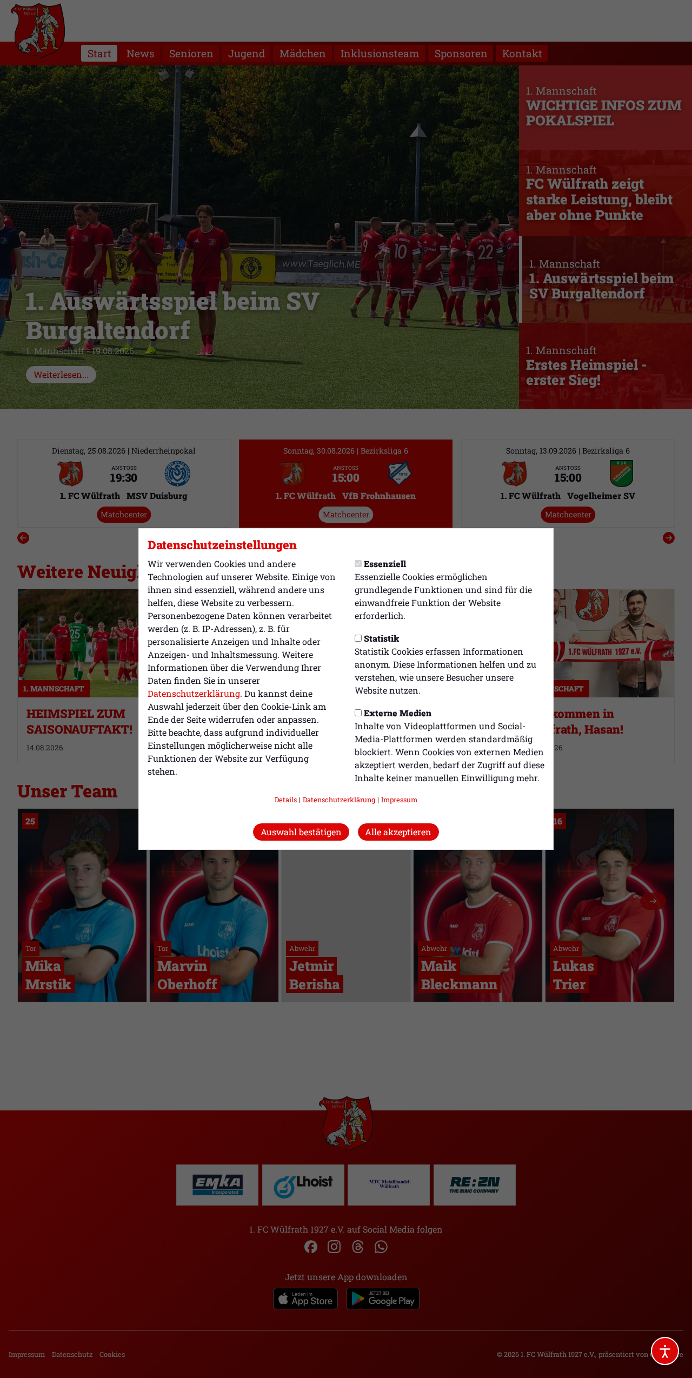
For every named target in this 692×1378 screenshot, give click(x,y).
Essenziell (385, 563)
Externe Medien (397, 712)
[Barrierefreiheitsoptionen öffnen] (665, 1351)
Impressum (399, 799)
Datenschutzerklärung (194, 693)
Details (286, 799)
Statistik (381, 638)
